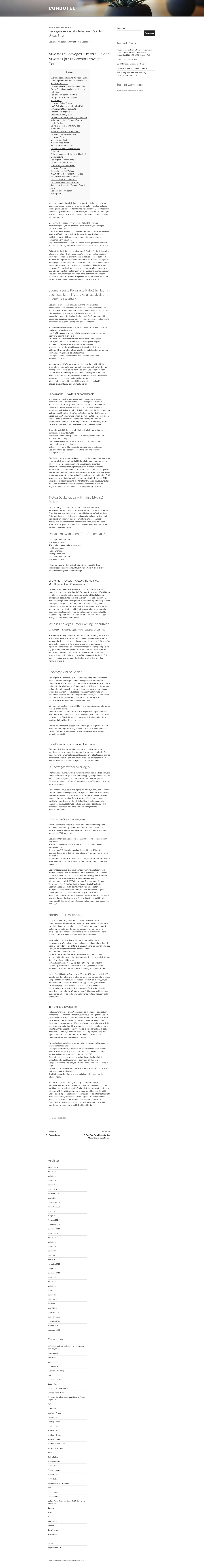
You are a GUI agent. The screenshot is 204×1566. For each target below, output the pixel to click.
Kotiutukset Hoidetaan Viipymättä (65, 131)
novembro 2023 (54, 1224)
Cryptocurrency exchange (58, 1388)
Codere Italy (52, 1384)
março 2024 (52, 1216)
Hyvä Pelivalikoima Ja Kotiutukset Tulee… (68, 106)
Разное (50, 1539)
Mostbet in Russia (54, 1435)
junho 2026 (52, 1176)
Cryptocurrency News (56, 1393)
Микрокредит (53, 1521)
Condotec (62, 8)
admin (68, 28)
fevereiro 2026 (53, 1194)
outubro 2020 (53, 1326)
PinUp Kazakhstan (55, 1470)
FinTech (51, 1404)
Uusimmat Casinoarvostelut (63, 165)
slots (49, 1488)
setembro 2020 (54, 1330)
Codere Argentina (54, 1379)
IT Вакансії (52, 1408)
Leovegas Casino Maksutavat (63, 134)
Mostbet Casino (54, 1430)
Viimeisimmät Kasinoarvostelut (64, 109)
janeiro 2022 (52, 1308)
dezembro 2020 (54, 1317)
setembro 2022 (54, 1273)
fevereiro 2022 (53, 1304)
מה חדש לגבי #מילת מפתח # (127, 59)
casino (50, 1375)
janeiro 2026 (52, 1198)
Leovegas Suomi (58, 137)
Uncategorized (59, 1118)
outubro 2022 (53, 1268)
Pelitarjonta (56, 194)
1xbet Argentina (54, 1353)
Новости (51, 1526)
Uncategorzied (53, 1497)
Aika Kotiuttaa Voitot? (60, 143)
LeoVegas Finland (54, 1413)
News (50, 1453)
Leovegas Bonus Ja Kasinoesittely (65, 148)
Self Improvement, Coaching (59, 1483)
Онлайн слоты (53, 1530)
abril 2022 (51, 1295)
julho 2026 (52, 1172)
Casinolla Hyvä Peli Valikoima (63, 171)
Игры (50, 1512)
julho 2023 (52, 1238)
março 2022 (52, 1299)
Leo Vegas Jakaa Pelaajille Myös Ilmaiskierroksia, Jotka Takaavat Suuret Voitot (68, 185)
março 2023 (52, 1255)
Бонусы (51, 1508)
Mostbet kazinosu (54, 1439)
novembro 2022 (54, 1264)
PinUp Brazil (52, 1466)
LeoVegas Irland (54, 1422)
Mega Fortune (57, 157)
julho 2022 (52, 1282)
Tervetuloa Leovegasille (61, 114)
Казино (50, 1517)
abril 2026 (52, 1185)
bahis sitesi (52, 1358)
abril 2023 (52, 1251)
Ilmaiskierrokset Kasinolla (62, 146)
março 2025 (52, 1211)
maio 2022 (52, 1290)
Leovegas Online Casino (61, 103)
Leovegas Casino (58, 168)
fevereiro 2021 (53, 1312)
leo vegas (83, 265)
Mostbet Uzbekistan (55, 1448)
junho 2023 (52, 1242)
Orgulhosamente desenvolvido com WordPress (66, 1561)
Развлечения (53, 1534)
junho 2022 (52, 1286)
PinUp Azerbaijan (54, 1461)
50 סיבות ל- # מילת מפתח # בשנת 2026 (131, 64)
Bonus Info (55, 151)
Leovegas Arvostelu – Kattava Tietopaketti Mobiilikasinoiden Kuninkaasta (64, 98)
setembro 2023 (54, 1229)
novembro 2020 (54, 1321)
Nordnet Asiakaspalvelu (61, 112)
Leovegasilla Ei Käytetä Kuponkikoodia (68, 86)
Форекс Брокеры (54, 1548)
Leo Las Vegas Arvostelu (61, 191)
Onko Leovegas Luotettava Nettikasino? (68, 154)
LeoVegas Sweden (55, 1426)
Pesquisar (121, 28)
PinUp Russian (53, 1475)
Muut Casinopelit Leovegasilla (64, 179)
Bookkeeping (53, 1366)
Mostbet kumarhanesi (56, 1444)
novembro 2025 (54, 1207)
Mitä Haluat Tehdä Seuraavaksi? (64, 162)
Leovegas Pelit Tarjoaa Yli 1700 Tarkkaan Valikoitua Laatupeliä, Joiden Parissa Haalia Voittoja (69, 120)
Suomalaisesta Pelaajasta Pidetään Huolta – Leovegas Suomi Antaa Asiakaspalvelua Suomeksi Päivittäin (69, 81)
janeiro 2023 (52, 1260)
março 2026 (52, 1189)
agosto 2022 (52, 1277)
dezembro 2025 (54, 1202)
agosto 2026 (53, 1167)
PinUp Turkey (53, 1479)
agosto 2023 (53, 1233)
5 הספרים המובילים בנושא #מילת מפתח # (132, 68)
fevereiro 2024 (53, 1220)
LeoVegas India (53, 1417)
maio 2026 (52, 1180)
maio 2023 (52, 1246)
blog (49, 1362)
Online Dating (53, 1457)
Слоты (50, 1543)
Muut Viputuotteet (59, 140)
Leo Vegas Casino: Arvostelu (63, 160)
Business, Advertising (56, 1371)
